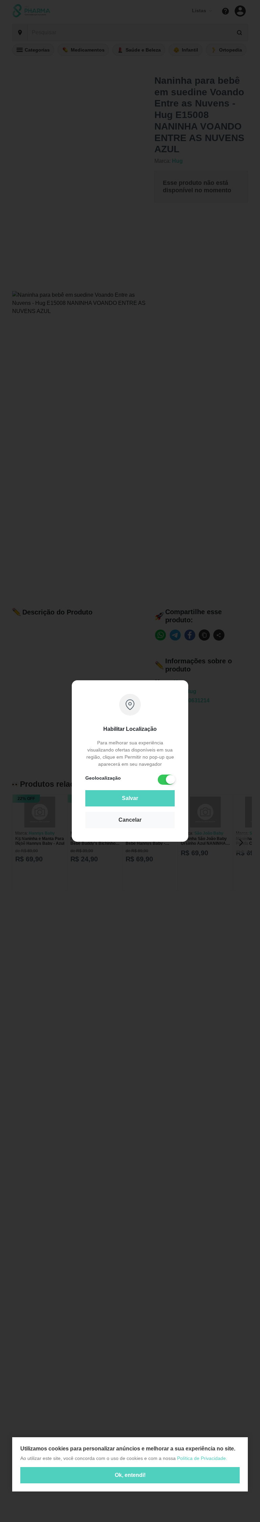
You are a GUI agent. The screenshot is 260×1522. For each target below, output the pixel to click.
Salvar (130, 798)
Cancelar (130, 820)
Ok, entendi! (130, 1475)
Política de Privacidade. (202, 1458)
